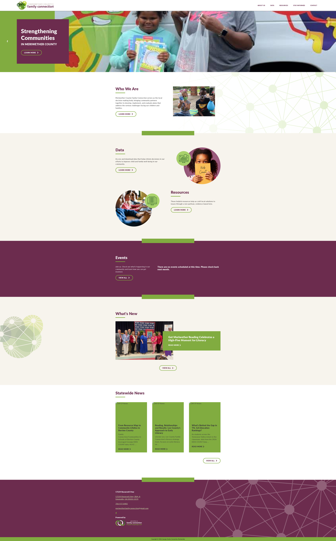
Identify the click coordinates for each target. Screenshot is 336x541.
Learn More (30, 52)
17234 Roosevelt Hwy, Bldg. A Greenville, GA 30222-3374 (127, 497)
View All (166, 368)
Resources (283, 5)
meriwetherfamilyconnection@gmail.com (131, 508)
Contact (313, 5)
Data (272, 5)
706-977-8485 (121, 503)
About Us (261, 5)
